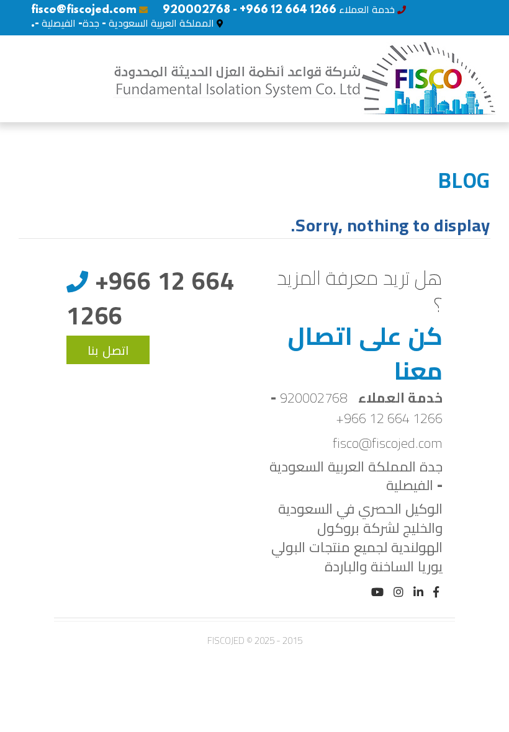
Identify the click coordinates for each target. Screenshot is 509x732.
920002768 (313, 398)
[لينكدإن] (418, 593)
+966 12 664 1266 (389, 418)
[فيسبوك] (436, 593)
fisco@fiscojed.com (84, 10)
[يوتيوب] (377, 593)
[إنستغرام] (398, 593)
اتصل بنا (108, 351)
